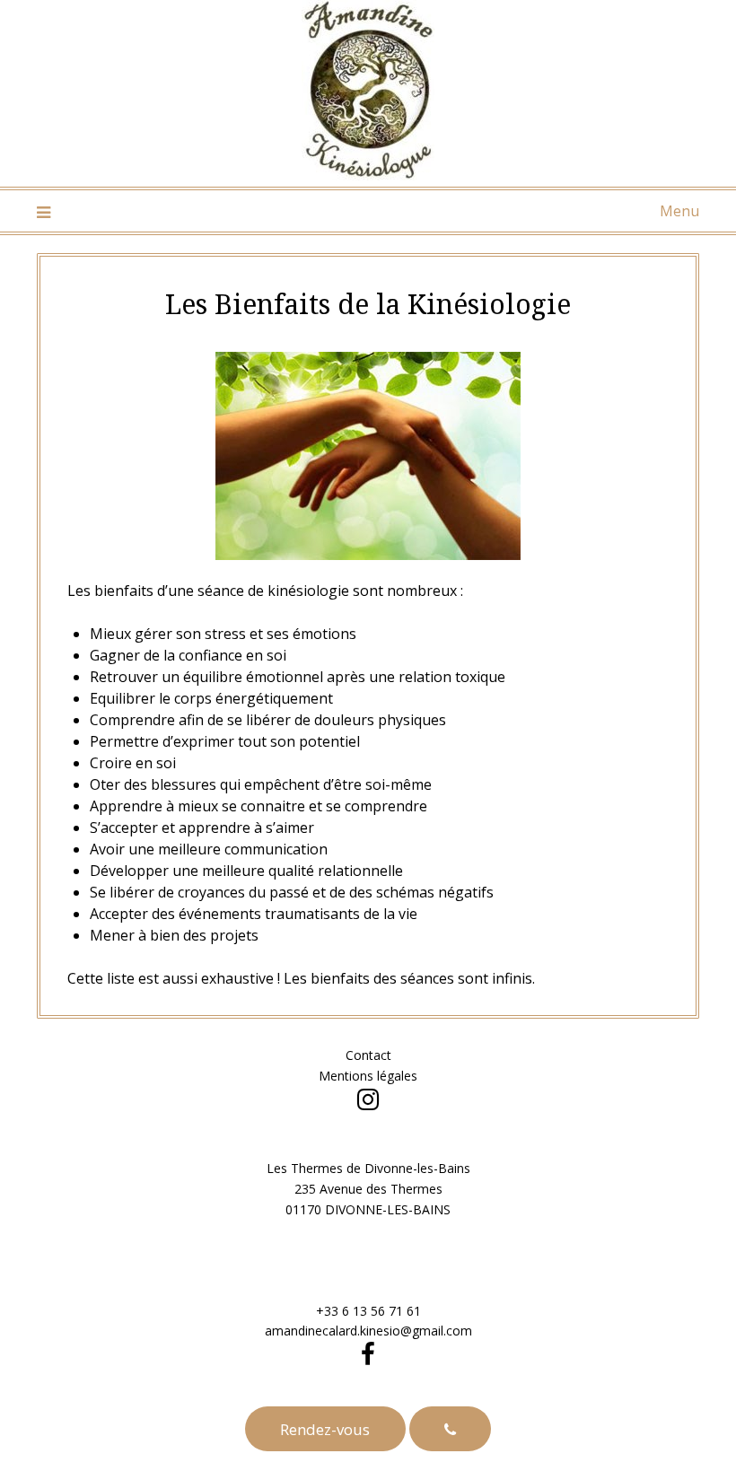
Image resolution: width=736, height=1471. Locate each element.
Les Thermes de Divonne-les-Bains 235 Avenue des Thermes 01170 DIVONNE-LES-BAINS (368, 1189)
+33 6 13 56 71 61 (368, 1310)
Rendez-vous (325, 1429)
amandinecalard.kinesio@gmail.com (368, 1330)
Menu (679, 211)
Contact (368, 1055)
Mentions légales (368, 1075)
